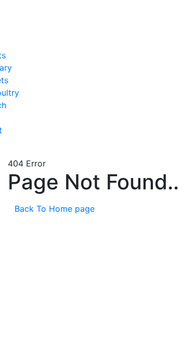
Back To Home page (56, 208)
